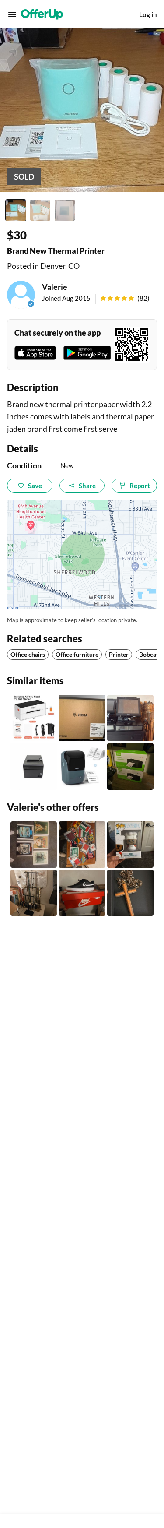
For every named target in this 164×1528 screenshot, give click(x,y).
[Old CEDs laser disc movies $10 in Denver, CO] (33, 844)
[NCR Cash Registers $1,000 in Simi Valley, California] (130, 718)
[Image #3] (64, 210)
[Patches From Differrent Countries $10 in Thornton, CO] (82, 844)
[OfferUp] (42, 14)
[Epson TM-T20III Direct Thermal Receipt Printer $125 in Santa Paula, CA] (33, 766)
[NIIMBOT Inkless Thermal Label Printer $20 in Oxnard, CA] (82, 766)
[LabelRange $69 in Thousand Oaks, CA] (33, 718)
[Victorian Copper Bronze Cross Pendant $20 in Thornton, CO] (130, 893)
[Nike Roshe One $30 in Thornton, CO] (82, 893)
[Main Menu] (12, 14)
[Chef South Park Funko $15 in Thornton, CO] (130, 844)
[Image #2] (40, 210)
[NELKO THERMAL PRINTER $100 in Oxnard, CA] (130, 766)
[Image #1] (15, 210)
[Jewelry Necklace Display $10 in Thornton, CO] (33, 893)
